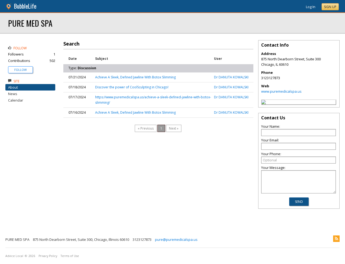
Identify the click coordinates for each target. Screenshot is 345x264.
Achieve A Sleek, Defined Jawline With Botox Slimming (135, 77)
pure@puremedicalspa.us (176, 239)
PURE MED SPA (30, 23)
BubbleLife (25, 6)
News (12, 93)
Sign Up (330, 7)
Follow (20, 70)
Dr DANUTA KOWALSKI (231, 77)
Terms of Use (70, 256)
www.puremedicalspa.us (281, 91)
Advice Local (14, 256)
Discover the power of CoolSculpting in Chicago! (131, 87)
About (13, 87)
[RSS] (336, 238)
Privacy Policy (48, 256)
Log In (310, 6)
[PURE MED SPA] (263, 102)
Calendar (15, 100)
